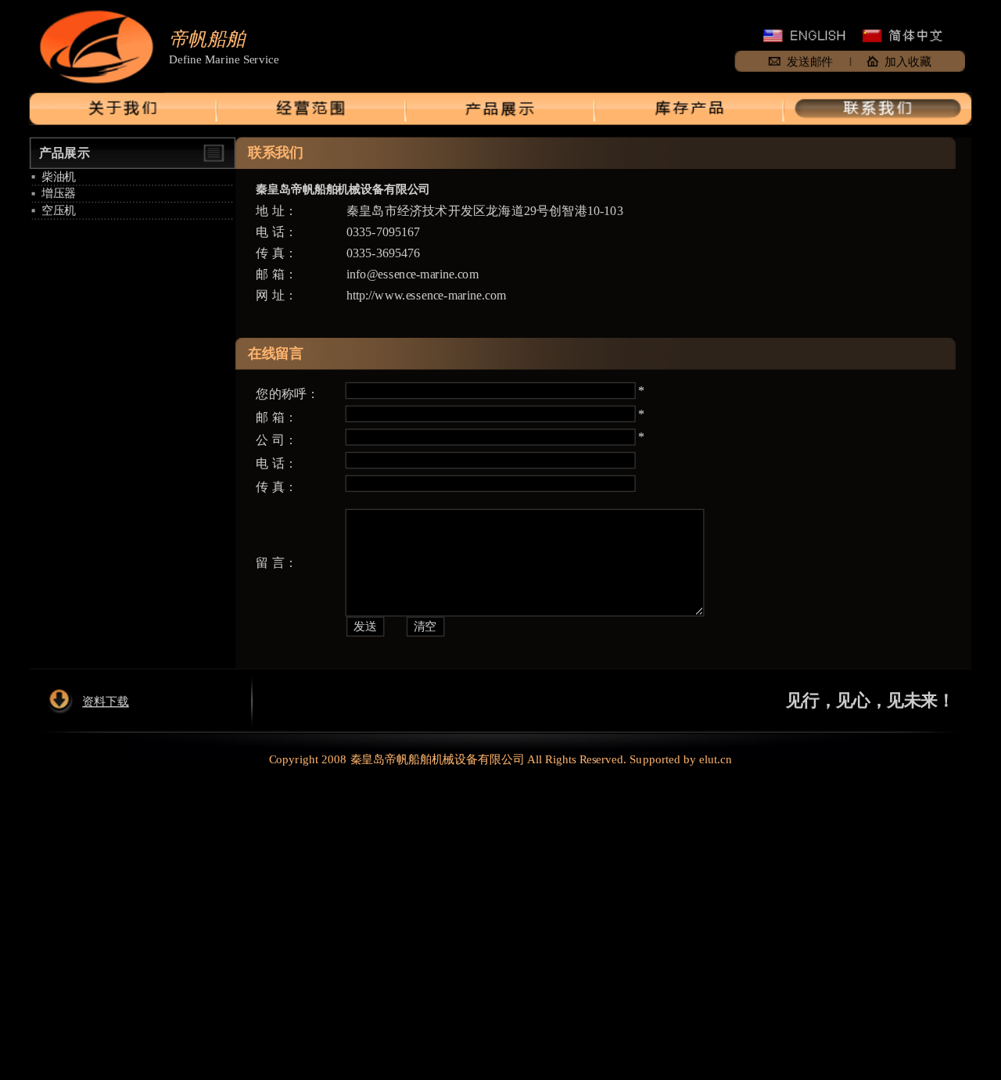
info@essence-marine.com (412, 274)
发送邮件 (810, 61)
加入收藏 (907, 61)
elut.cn (715, 759)
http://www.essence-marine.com (426, 295)
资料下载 (105, 700)
